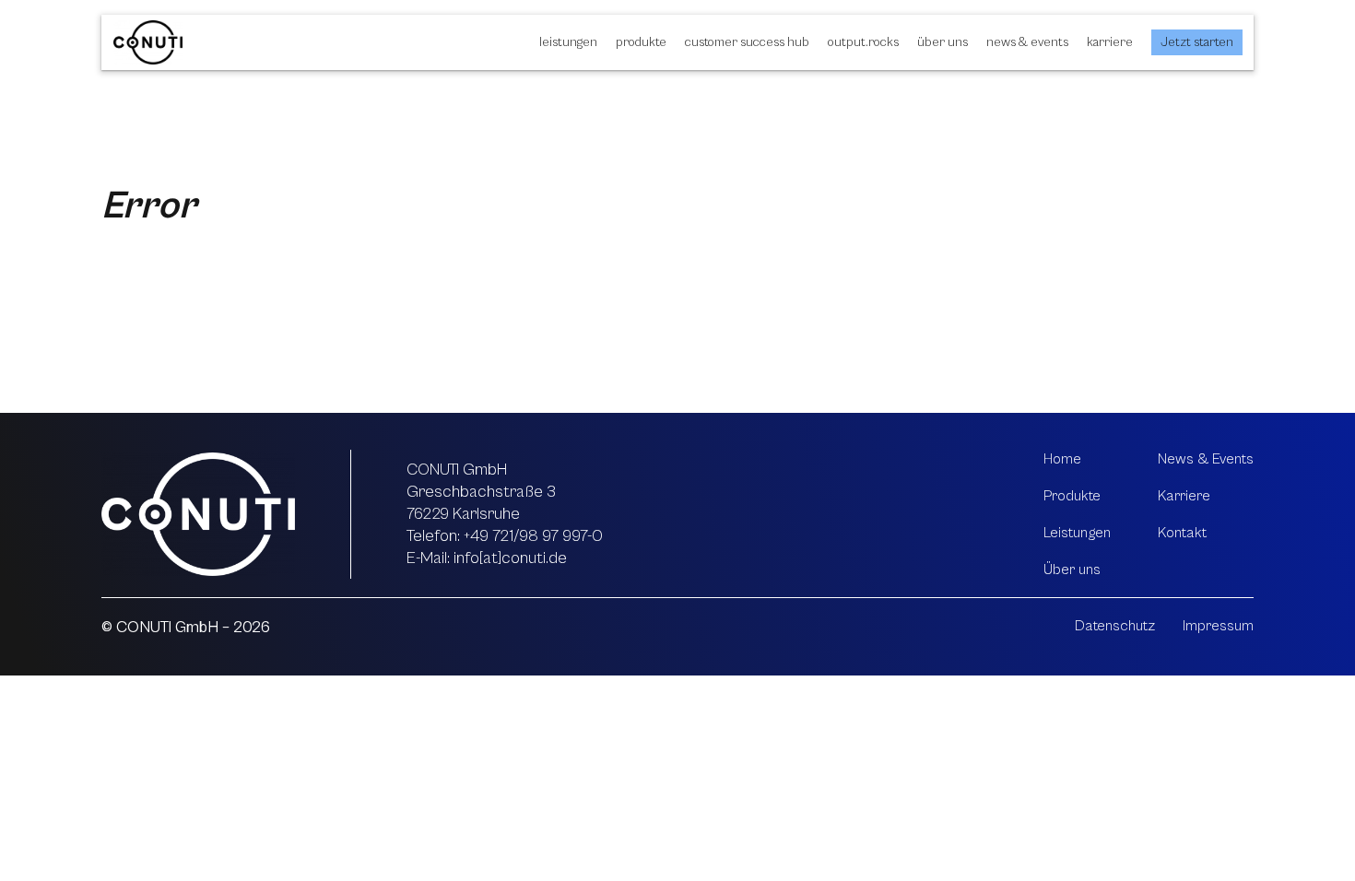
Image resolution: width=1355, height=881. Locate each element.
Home (1062, 459)
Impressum (1218, 625)
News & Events (1027, 42)
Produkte (641, 42)
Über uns (942, 42)
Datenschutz (1115, 625)
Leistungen (568, 42)
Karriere (1110, 42)
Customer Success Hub (747, 42)
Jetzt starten (1197, 42)
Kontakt (1182, 532)
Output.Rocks (863, 42)
